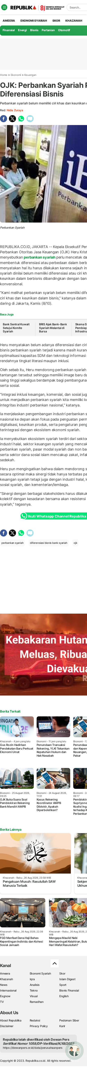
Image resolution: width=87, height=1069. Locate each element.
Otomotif (64, 30)
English (64, 996)
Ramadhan (37, 1001)
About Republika (10, 1020)
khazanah (73, 20)
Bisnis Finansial (69, 990)
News (3, 984)
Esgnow (5, 996)
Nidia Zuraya (15, 110)
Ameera (5, 973)
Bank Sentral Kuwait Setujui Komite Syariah (16, 327)
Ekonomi (16, 74)
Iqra (32, 979)
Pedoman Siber (69, 1020)
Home (3, 74)
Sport (62, 984)
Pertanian (48, 30)
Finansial (9, 30)
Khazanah (6, 979)
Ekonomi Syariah (33, 20)
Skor (62, 973)
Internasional (8, 990)
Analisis (35, 984)
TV (2, 1001)
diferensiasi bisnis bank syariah (48, 542)
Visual (34, 996)
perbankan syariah (39, 257)
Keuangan (30, 74)
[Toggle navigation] (4, 7)
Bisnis (34, 30)
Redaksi (35, 1020)
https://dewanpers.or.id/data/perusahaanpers (33, 1047)
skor (56, 20)
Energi (22, 30)
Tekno (34, 990)
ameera (9, 20)
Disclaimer (6, 1026)
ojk (75, 542)
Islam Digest (67, 979)
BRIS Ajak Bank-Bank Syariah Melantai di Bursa (53, 327)
